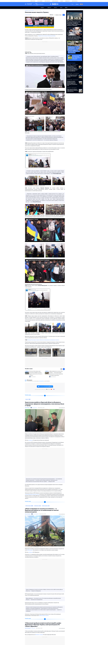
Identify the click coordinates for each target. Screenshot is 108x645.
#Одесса (27, 399)
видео (66, 7)
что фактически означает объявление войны (46, 35)
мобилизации (30, 550)
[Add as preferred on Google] (50, 4)
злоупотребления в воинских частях (32, 494)
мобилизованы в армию (44, 615)
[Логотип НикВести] (55, 4)
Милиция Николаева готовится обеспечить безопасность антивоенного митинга (43, 339)
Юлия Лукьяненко (34, 407)
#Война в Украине (28, 505)
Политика (32, 10)
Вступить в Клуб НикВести (45, 386)
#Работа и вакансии (45, 505)
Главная (26, 10)
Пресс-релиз (33, 628)
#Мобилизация (36, 505)
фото (61, 7)
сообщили (30, 440)
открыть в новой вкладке (62, 407)
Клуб (82, 4)
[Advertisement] (45, 47)
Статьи (29, 10)
